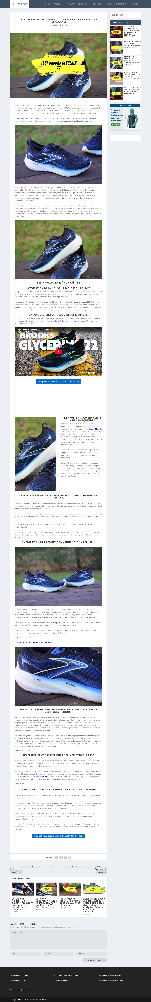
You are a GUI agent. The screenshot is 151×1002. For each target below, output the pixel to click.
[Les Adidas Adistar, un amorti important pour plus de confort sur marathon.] (23, 889)
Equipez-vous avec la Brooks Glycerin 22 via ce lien (58, 835)
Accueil (47, 4)
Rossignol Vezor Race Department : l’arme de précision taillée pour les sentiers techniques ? (132, 31)
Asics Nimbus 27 (40, 776)
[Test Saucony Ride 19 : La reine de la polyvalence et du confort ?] (70, 889)
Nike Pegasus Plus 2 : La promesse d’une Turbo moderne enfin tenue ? (132, 90)
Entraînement (122, 4)
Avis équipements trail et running (66, 975)
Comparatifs (70, 4)
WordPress (42, 1000)
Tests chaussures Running (19, 975)
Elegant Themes (22, 1000)
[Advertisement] (58, 401)
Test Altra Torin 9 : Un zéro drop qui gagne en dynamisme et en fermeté (132, 44)
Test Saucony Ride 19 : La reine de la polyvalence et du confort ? (69, 902)
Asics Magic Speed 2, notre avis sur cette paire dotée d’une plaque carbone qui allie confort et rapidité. (94, 905)
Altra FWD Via (33, 643)
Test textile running (61, 980)
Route (62, 25)
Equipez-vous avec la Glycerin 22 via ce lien (58, 381)
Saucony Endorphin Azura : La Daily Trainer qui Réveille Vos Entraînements (46, 903)
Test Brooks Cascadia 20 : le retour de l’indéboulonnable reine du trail (132, 61)
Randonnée (96, 4)
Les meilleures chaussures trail (110, 975)
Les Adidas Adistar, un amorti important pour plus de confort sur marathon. (22, 904)
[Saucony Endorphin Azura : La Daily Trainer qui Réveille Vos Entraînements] (46, 889)
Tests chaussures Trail (18, 980)
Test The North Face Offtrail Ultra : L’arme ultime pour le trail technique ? (132, 75)
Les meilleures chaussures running (111, 980)
